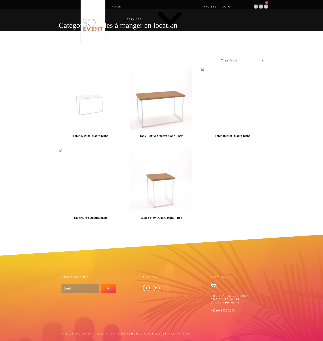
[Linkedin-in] (261, 6)
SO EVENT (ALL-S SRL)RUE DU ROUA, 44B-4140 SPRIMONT (229, 299)
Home (116, 6)
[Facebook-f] (256, 6)
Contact (174, 41)
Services (134, 19)
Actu (226, 6)
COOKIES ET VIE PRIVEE (167, 333)
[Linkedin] (156, 288)
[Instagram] (266, 6)
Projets (210, 6)
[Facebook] (146, 288)
